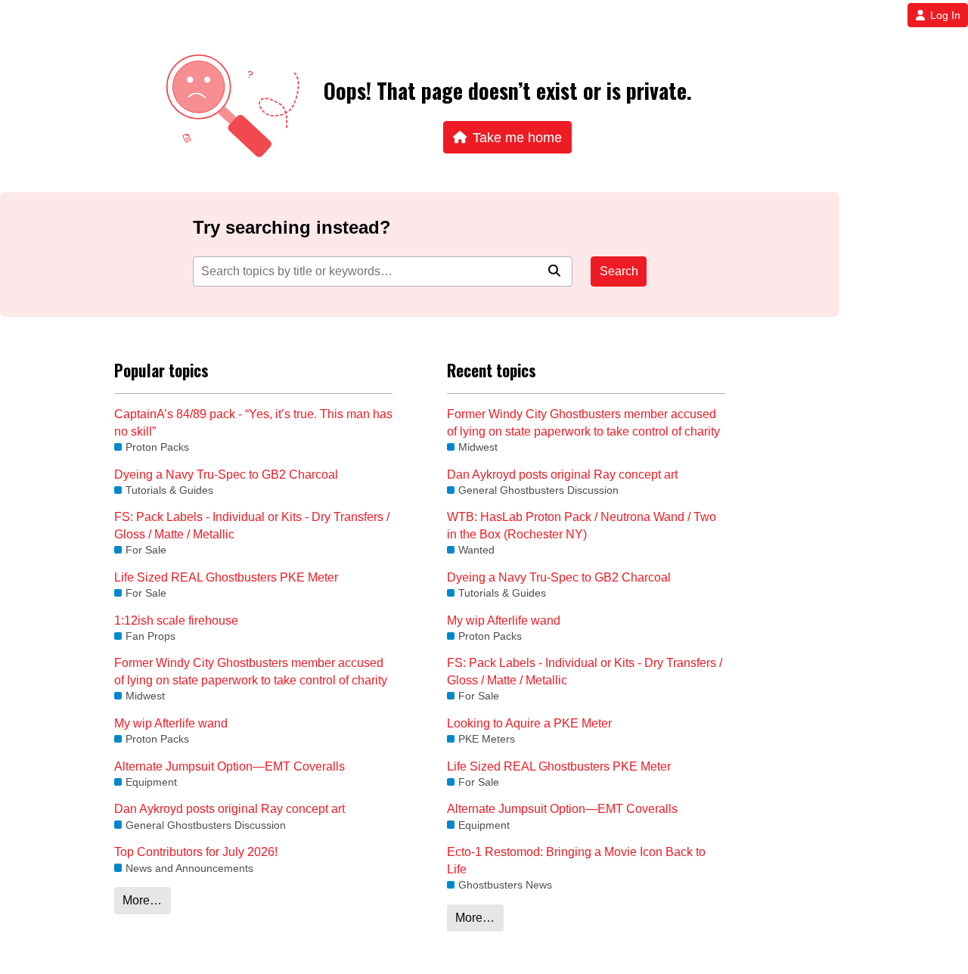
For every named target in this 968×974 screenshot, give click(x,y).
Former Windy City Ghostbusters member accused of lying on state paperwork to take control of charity (250, 671)
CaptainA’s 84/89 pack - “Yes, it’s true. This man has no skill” (253, 422)
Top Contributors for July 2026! (196, 851)
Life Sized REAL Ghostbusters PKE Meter (226, 577)
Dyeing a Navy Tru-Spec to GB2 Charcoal (226, 474)
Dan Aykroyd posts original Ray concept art (229, 808)
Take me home (517, 137)
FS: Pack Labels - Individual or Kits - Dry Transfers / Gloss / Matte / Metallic (251, 525)
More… (142, 900)
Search (619, 271)
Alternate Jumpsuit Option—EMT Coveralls (229, 766)
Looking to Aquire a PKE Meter (529, 723)
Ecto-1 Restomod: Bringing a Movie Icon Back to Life (576, 860)
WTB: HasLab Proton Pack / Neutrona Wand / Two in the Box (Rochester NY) (581, 525)
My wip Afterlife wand (171, 723)
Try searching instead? (292, 227)
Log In (945, 15)
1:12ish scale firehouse (176, 620)
